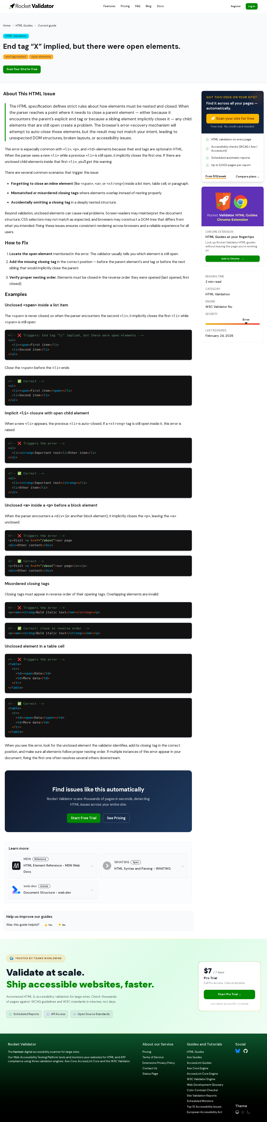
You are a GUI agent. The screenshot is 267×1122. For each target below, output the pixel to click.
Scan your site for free (235, 118)
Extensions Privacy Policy (158, 1063)
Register (236, 6)
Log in (251, 6)
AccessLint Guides (199, 1063)
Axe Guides (194, 1057)
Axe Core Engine (197, 1068)
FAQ (137, 6)
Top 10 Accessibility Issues (204, 1106)
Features (109, 6)
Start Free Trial (83, 818)
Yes (48, 924)
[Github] (245, 1050)
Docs (160, 6)
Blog (148, 6)
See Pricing (116, 818)
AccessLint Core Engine (202, 1073)
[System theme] (237, 1112)
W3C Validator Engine (201, 1079)
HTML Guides (24, 25)
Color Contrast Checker (202, 1090)
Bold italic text (54, 612)
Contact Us (149, 1068)
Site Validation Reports (202, 1095)
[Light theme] (243, 1112)
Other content (30, 545)
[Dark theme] (248, 1112)
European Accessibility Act (204, 1112)
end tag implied (15, 56)
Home (7, 25)
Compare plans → (248, 176)
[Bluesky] (237, 1051)
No (61, 924)
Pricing (125, 6)
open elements (41, 56)
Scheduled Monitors (200, 1101)
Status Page (150, 1073)
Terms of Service (153, 1057)
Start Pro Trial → (229, 994)
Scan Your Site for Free (21, 69)
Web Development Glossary (205, 1085)
